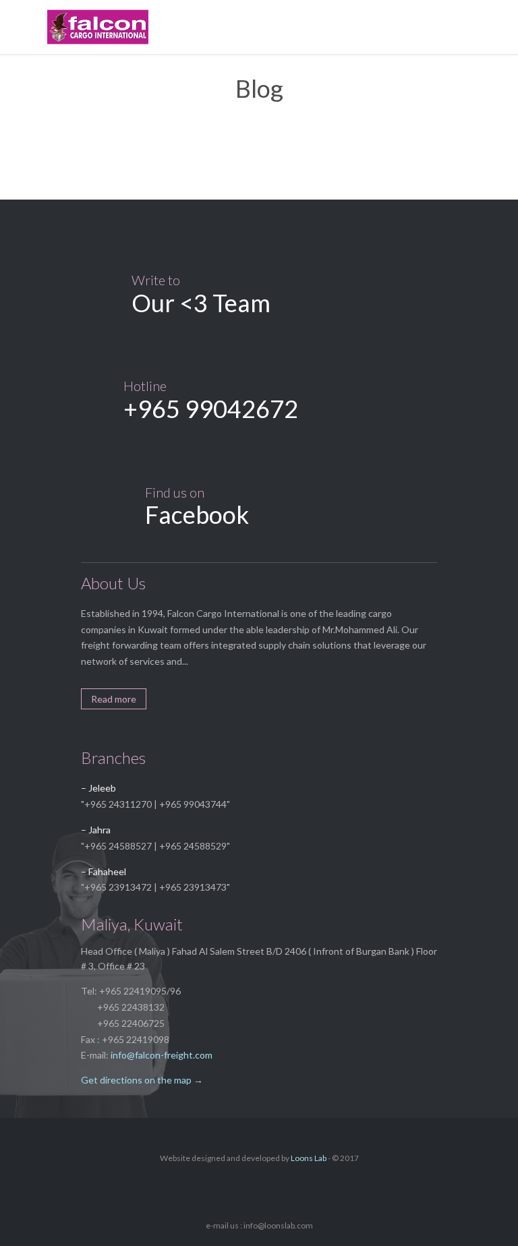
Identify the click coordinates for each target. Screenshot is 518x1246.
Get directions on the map (136, 1080)
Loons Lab (308, 1158)
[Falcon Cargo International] (269, 27)
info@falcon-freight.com (161, 1055)
